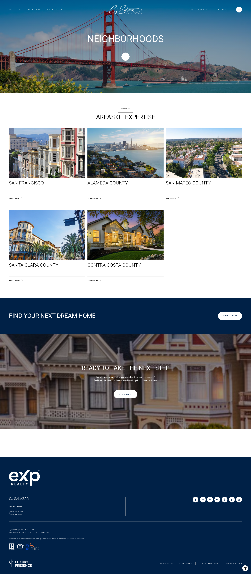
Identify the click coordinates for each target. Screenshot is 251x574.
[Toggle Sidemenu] (239, 9)
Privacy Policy (234, 563)
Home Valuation (53, 9)
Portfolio (15, 9)
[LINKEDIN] (210, 499)
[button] (125, 394)
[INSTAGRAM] (203, 499)
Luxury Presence (183, 563)
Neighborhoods (200, 9)
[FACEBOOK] (195, 499)
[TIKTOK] (232, 499)
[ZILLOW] (239, 499)
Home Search (33, 9)
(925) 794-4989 (16, 511)
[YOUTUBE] (217, 499)
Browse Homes (230, 316)
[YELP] (224, 499)
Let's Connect (222, 9)
